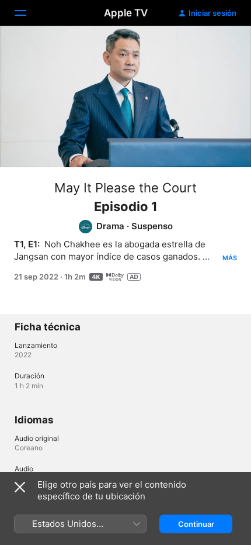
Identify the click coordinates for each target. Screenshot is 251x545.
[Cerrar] (20, 487)
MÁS (229, 258)
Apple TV (126, 13)
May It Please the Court (125, 187)
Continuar (196, 524)
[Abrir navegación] (27, 13)
